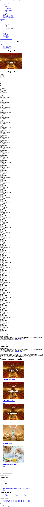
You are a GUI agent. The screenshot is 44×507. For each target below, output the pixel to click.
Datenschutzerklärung (16, 488)
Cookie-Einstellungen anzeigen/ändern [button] (7, 504)
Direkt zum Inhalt (3, 1)
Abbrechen (2, 475)
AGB (3, 489)
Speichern (6, 475)
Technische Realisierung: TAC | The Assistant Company (15, 506)
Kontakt (14, 494)
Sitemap (4, 490)
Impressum (14, 495)
